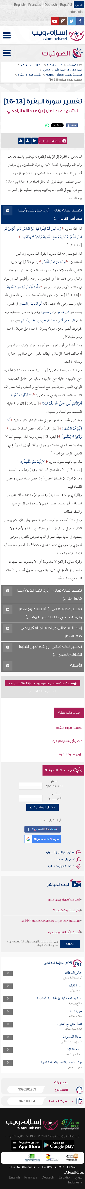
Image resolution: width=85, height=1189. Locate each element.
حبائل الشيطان (73, 973)
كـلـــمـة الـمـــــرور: (54, 796)
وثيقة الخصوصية (65, 1166)
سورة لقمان (75, 986)
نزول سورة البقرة (70, 754)
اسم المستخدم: (54, 783)
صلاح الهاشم (75, 1016)
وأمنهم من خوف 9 (66, 905)
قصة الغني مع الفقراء (69, 1024)
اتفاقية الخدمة (43, 1166)
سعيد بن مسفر (75, 1067)
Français (34, 5)
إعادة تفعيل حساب (61, 866)
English (19, 5)
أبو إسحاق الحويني (72, 978)
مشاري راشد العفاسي (71, 1042)
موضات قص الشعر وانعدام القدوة (61, 1062)
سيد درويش (76, 990)
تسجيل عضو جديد (61, 859)
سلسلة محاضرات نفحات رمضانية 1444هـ (50, 915)
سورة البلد (76, 1011)
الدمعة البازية (74, 1049)
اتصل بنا (27, 1166)
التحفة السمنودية (72, 1037)
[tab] (42, 214)
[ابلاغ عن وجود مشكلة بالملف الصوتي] (21, 141)
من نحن (14, 1166)
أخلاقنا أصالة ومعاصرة (64, 894)
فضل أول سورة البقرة (67, 741)
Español (66, 5)
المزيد (70, 944)
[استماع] (34, 141)
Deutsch (50, 5)
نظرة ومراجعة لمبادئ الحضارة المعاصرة (59, 998)
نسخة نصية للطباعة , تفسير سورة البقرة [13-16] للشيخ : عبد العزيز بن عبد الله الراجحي (41, 684)
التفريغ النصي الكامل (51, 141)
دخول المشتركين (42, 807)
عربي (79, 5)
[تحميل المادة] (28, 141)
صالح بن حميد (75, 1003)
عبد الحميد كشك (73, 1029)
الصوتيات (56, 53)
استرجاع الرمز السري (60, 852)
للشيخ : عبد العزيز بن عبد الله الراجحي (42, 111)
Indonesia (75, 12)
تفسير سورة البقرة (69, 728)
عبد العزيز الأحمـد (73, 1054)
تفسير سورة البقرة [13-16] (42, 101)
